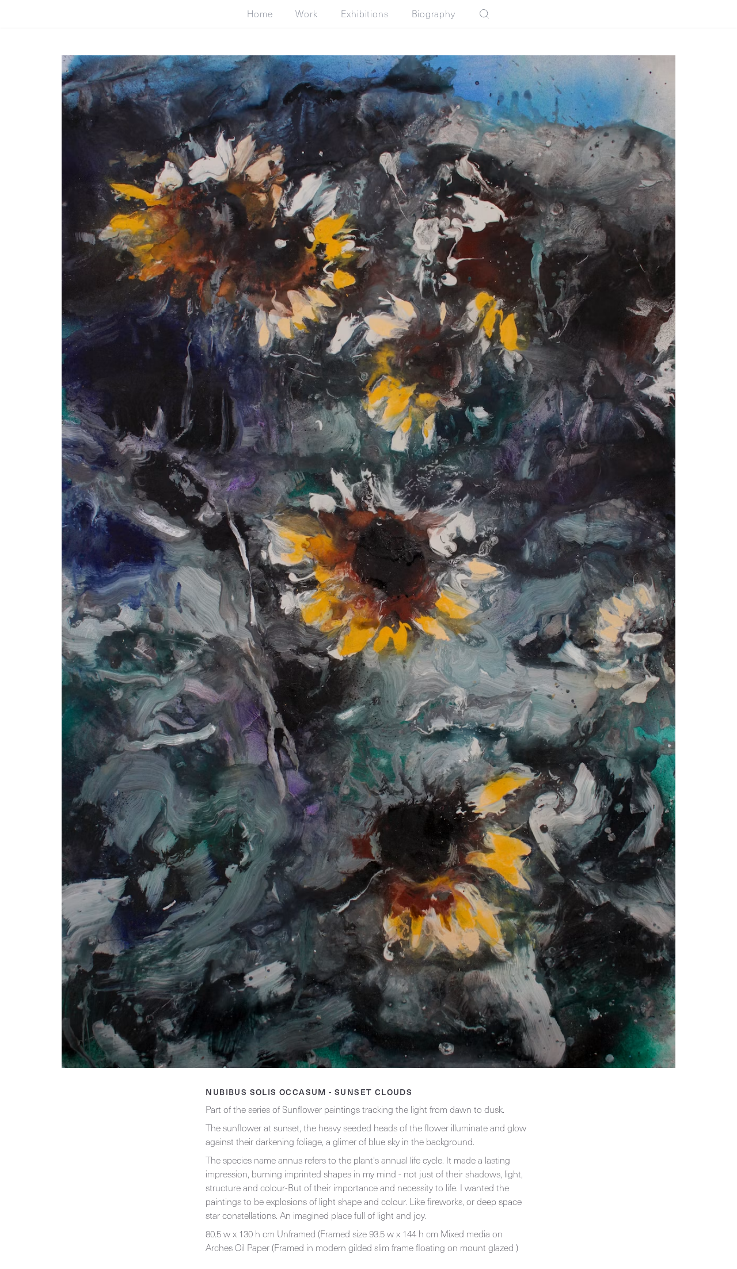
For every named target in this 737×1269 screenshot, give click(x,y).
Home (259, 13)
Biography (433, 13)
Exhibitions (365, 13)
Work (306, 13)
